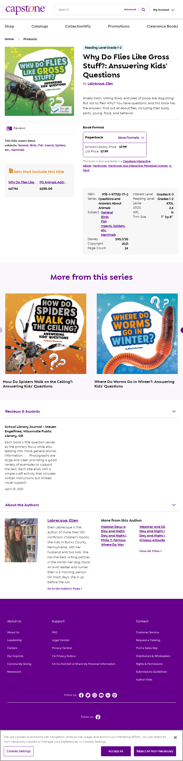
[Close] (175, 737)
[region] (91, 745)
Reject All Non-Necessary (155, 751)
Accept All (115, 751)
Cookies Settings (19, 751)
